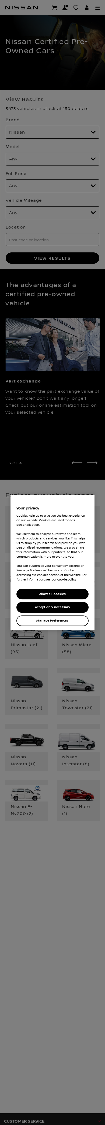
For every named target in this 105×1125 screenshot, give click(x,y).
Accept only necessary (52, 607)
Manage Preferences (52, 621)
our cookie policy (64, 580)
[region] (52, 562)
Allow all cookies (52, 594)
